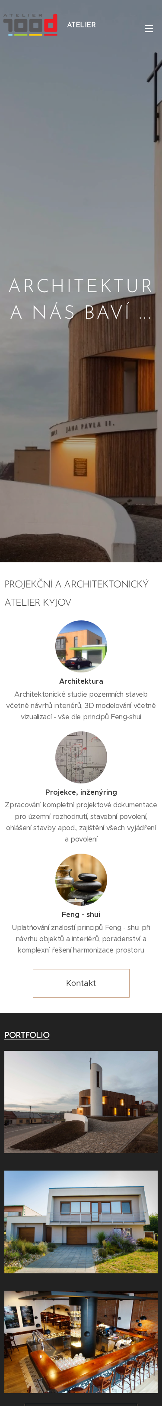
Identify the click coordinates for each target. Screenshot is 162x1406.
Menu (149, 28)
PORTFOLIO (26, 1036)
